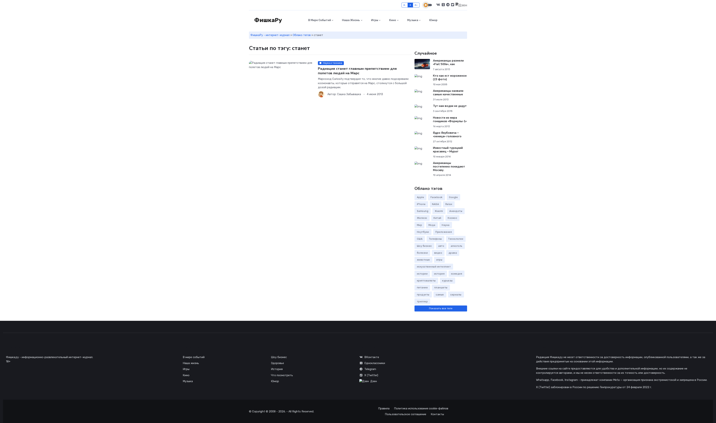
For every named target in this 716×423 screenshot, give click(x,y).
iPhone (421, 204)
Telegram (370, 369)
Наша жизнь (350, 20)
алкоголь (456, 246)
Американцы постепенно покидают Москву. (449, 166)
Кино (392, 20)
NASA (435, 204)
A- (404, 5)
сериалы (455, 294)
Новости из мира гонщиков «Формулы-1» (450, 119)
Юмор (433, 20)
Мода (431, 225)
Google (453, 197)
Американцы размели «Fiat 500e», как (448, 62)
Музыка (412, 20)
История (277, 369)
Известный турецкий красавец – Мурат (448, 149)
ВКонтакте (371, 357)
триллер (422, 301)
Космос (452, 218)
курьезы (447, 280)
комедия (456, 273)
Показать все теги (441, 308)
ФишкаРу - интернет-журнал (270, 35)
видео (438, 252)
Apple (420, 197)
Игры (374, 20)
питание (422, 287)
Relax (448, 204)
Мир (419, 225)
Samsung (422, 211)
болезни (422, 252)
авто (441, 246)
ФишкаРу (267, 20)
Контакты (437, 414)
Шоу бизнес (424, 246)
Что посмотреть (282, 375)
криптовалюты (426, 280)
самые (440, 294)
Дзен (373, 381)
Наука (446, 225)
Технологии (455, 238)
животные (423, 259)
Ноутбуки (423, 232)
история (439, 273)
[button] (465, 20)
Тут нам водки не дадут (450, 106)
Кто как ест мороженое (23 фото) (450, 77)
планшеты (441, 287)
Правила (384, 408)
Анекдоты (455, 211)
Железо (422, 218)
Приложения (443, 232)
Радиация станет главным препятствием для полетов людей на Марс (357, 70)
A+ (416, 5)
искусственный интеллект (434, 266)
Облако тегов (302, 35)
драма (453, 252)
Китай (437, 218)
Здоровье (277, 363)
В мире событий (319, 20)
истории (422, 273)
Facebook (437, 197)
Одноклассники (374, 363)
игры (439, 259)
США (420, 238)
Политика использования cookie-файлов (421, 408)
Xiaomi (439, 211)
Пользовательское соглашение (405, 414)
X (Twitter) (371, 375)
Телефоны (435, 238)
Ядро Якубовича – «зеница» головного (447, 134)
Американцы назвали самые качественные (448, 92)
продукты (423, 294)
